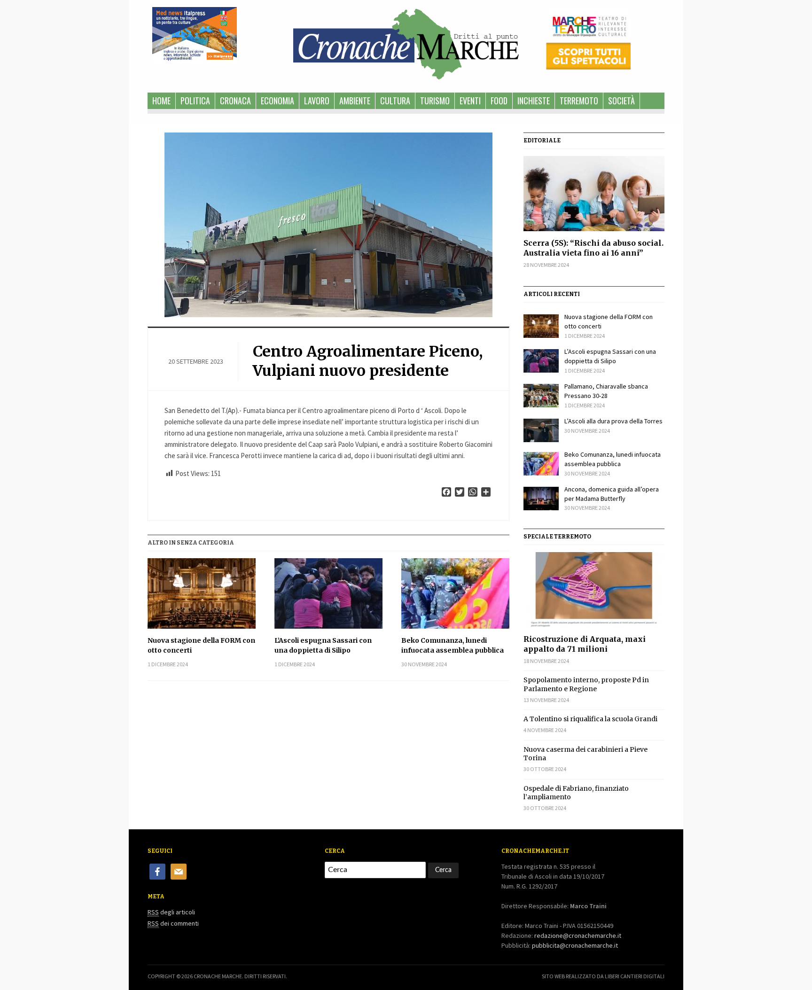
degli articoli (171, 912)
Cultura (395, 100)
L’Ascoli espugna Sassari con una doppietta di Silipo (323, 645)
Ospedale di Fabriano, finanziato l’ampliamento (576, 792)
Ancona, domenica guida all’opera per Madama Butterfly (611, 494)
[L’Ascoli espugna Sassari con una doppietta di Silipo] (328, 593)
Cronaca (235, 100)
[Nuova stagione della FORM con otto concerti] (202, 593)
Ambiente (354, 100)
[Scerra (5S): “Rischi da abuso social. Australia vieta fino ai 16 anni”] (593, 193)
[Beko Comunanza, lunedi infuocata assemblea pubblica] (455, 593)
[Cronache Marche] (406, 42)
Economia (277, 100)
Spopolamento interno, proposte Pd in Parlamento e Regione (586, 684)
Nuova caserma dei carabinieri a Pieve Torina (585, 753)
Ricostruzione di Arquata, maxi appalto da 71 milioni (584, 644)
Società (621, 100)
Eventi (470, 100)
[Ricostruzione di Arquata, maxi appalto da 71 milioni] (593, 589)
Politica (195, 100)
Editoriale (542, 140)
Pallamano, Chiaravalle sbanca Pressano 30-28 (606, 391)
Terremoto (579, 100)
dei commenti (173, 923)
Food (499, 100)
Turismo (435, 100)
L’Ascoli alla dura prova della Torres (613, 421)
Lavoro (316, 100)
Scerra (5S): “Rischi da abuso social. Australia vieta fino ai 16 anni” (593, 247)
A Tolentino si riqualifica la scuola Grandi (590, 719)
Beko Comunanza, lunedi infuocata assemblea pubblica (452, 645)
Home (161, 100)
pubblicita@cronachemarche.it (575, 945)
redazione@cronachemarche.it (577, 935)
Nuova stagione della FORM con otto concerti (201, 645)
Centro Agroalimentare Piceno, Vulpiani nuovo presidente (368, 361)
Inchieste (533, 100)
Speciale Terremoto (557, 536)
